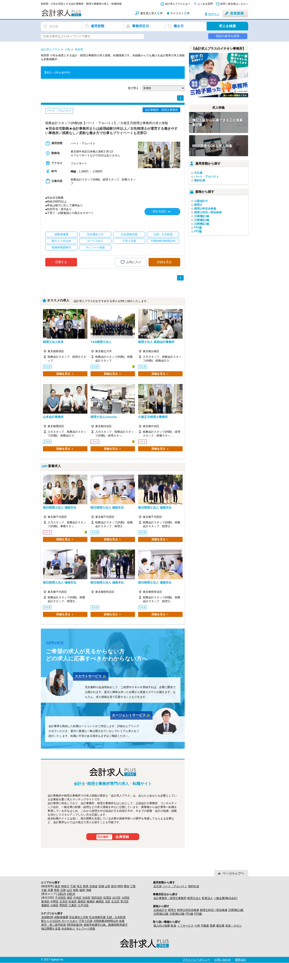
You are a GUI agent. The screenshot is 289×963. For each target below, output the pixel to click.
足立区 (115, 901)
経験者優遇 (61, 917)
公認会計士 (201, 200)
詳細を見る (164, 262)
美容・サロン (233, 925)
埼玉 (79, 886)
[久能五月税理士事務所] (160, 399)
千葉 (73, 886)
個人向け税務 (161, 925)
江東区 (73, 905)
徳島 (75, 890)
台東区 (54, 905)
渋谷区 (86, 897)
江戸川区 (83, 905)
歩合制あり (68, 928)
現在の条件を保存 (227, 36)
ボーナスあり (69, 921)
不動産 (205, 925)
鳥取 (56, 890)
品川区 (116, 897)
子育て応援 (85, 921)
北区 (107, 901)
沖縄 (88, 890)
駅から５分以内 (51, 921)
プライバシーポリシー (196, 959)
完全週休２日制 (78, 917)
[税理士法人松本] (65, 324)
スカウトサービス (91, 676)
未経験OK (47, 917)
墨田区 (63, 905)
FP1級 (198, 227)
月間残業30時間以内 (105, 921)
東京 (57, 886)
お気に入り (133, 261)
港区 (69, 897)
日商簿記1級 (201, 216)
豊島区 (82, 901)
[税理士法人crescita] (113, 399)
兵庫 (50, 890)
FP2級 (198, 231)
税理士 (198, 204)
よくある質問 (205, 3)
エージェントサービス (131, 715)
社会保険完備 (97, 917)
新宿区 (45, 901)
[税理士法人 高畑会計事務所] (160, 324)
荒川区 (124, 901)
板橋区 (91, 901)
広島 (63, 890)
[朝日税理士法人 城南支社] (65, 489)
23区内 (62, 893)
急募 (122, 921)
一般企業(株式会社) (225, 898)
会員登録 (113, 836)
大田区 (125, 897)
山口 (69, 890)
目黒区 (107, 897)
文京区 (63, 901)
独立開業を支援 (51, 928)
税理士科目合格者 (205, 208)
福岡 (82, 890)
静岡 (120, 886)
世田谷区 (96, 897)
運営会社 (240, 959)
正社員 (198, 172)
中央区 (77, 897)
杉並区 (73, 901)
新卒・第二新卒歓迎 (53, 924)
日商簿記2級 (201, 220)
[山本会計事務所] (65, 399)
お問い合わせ (222, 959)
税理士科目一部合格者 (208, 212)
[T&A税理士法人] (113, 324)
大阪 (44, 890)
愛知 (126, 886)
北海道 (93, 886)
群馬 (85, 886)
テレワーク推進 (85, 928)
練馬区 (100, 901)
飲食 (173, 925)
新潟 (114, 886)
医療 (212, 925)
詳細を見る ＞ (65, 373)
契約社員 (199, 180)
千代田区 (60, 897)
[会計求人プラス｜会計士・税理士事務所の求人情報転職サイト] (77, 15)
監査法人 (207, 898)
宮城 (101, 886)
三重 (133, 886)
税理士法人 (194, 898)
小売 (197, 925)
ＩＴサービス (185, 925)
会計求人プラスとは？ (177, 3)
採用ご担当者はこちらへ (234, 3)
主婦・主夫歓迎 (116, 917)
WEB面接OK (75, 924)
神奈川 (65, 886)
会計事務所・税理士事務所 (169, 898)
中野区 (54, 901)
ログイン (213, 14)
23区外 (71, 893)
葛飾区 (45, 905)
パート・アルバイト (206, 176)
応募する (61, 262)
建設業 (220, 925)
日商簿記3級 (201, 223)
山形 (107, 886)
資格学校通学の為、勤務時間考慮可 (106, 924)
